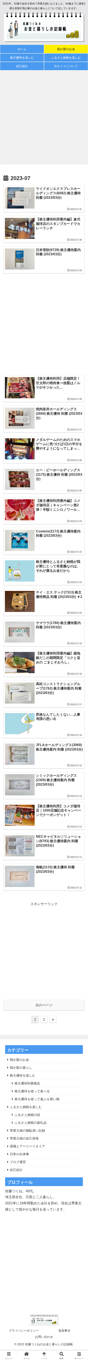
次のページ (44, 1005)
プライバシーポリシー (24, 1330)
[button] (79, 839)
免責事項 (64, 1330)
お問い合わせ (44, 1336)
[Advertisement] (44, 117)
